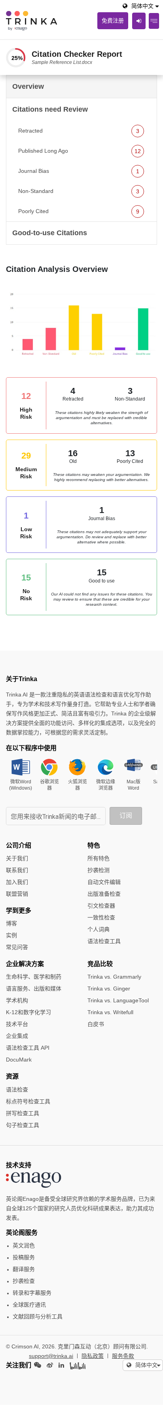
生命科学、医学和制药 (33, 977)
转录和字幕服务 (32, 1293)
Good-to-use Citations (49, 233)
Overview (28, 86)
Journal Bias (78, 171)
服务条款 (123, 1356)
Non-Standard (78, 191)
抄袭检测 (98, 870)
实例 (11, 935)
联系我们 (17, 870)
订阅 (125, 815)
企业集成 (17, 1036)
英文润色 (24, 1245)
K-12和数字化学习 (28, 1012)
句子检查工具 (22, 1125)
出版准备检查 (104, 894)
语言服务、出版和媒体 (33, 988)
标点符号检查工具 (28, 1101)
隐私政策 (93, 1356)
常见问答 (17, 947)
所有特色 (98, 858)
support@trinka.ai (51, 1356)
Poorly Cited (78, 211)
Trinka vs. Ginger (108, 988)
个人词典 (98, 929)
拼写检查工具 (22, 1113)
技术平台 (17, 1024)
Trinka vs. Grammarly (114, 977)
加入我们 (17, 882)
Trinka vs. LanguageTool (118, 1000)
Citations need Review (50, 109)
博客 (11, 923)
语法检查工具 (104, 941)
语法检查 (17, 1089)
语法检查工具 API (27, 1048)
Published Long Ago (79, 151)
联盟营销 (17, 894)
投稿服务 (24, 1257)
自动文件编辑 (104, 882)
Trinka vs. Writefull (110, 1012)
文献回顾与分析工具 (38, 1316)
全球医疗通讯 (29, 1304)
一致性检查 (101, 917)
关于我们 (17, 858)
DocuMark (19, 1059)
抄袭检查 (24, 1281)
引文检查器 (101, 905)
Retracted (78, 130)
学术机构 (17, 1000)
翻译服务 (24, 1269)
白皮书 (95, 1024)
